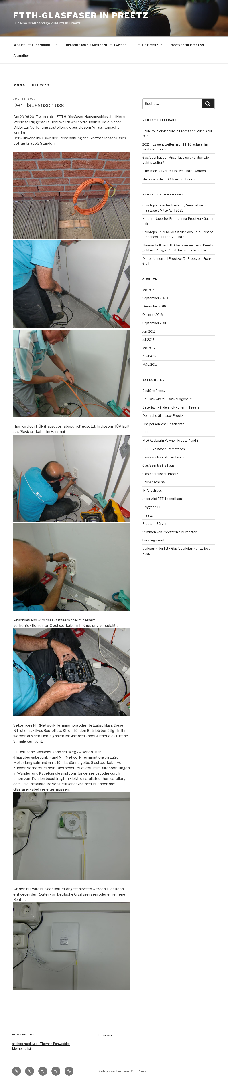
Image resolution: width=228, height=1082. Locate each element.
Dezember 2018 (154, 306)
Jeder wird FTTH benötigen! (162, 499)
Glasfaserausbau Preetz (160, 474)
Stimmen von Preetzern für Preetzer (169, 532)
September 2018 (154, 323)
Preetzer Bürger (154, 523)
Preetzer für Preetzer (187, 45)
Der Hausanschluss (38, 105)
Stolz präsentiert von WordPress (122, 1071)
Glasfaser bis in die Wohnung (163, 457)
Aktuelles (21, 56)
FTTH (146, 432)
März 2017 (149, 364)
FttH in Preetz (147, 45)
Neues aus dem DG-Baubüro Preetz (168, 179)
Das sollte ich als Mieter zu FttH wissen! (96, 45)
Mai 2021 (148, 290)
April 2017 (149, 356)
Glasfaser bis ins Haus (158, 465)
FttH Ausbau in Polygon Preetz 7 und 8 (170, 440)
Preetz (147, 515)
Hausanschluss (153, 482)
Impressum (106, 1035)
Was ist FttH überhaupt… (33, 45)
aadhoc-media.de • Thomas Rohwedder (41, 1044)
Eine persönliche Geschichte (163, 424)
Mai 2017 (148, 348)
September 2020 (155, 298)
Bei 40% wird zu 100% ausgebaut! (167, 399)
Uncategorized (153, 540)
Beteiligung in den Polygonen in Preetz (170, 407)
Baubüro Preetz (154, 391)
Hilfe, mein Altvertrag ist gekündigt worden (174, 171)
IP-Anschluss (152, 490)
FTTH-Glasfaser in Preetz (81, 15)
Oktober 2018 (152, 315)
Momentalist (21, 1048)
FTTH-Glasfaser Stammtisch (163, 449)
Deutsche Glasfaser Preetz (162, 415)
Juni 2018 (149, 331)
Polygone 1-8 (151, 507)
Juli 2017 (148, 339)
